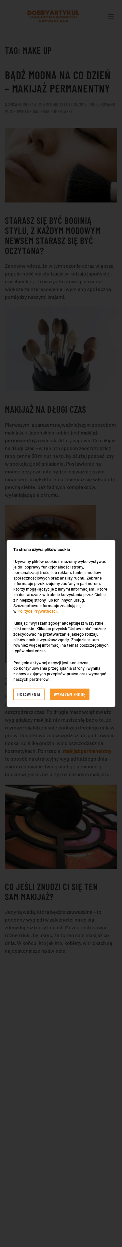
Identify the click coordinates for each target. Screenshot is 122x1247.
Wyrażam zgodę (70, 694)
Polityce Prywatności (37, 611)
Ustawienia (29, 694)
